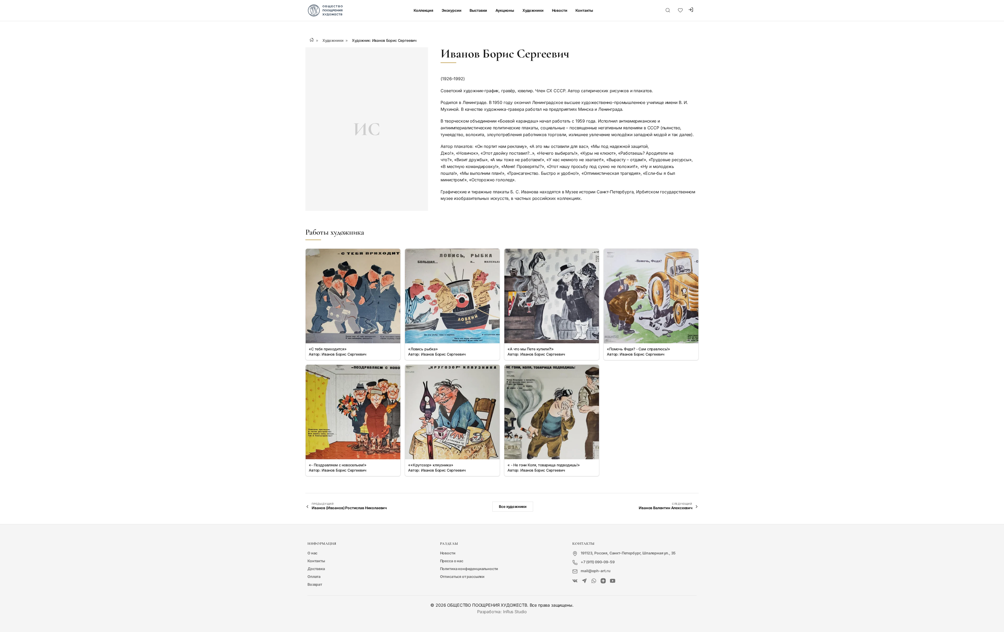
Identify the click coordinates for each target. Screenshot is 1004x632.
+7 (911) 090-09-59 (597, 562)
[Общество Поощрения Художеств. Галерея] (575, 581)
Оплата (314, 576)
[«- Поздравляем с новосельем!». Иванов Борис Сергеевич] (353, 412)
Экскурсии (451, 10)
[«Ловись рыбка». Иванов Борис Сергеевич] (452, 296)
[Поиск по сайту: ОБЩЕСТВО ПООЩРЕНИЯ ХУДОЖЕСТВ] (667, 10)
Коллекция (423, 10)
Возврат (314, 584)
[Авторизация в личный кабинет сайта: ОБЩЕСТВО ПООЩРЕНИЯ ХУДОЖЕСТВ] (690, 10)
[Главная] (312, 40)
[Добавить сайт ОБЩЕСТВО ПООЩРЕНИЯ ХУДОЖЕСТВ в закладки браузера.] (680, 10)
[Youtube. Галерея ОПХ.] (612, 581)
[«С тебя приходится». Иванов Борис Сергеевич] (353, 296)
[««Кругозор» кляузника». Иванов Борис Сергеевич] (452, 412)
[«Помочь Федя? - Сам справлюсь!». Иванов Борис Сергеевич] (651, 296)
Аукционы (504, 10)
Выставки (478, 10)
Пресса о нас (451, 561)
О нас (312, 553)
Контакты (584, 10)
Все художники (513, 506)
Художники (533, 10)
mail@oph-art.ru (596, 571)
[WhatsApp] (593, 581)
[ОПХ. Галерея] (584, 581)
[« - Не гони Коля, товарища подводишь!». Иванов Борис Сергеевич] (551, 412)
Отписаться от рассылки (462, 576)
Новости (559, 10)
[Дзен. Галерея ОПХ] (603, 581)
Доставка (316, 568)
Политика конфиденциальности (469, 568)
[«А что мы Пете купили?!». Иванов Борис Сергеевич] (551, 296)
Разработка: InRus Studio (502, 611)
